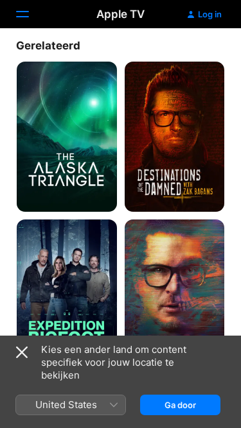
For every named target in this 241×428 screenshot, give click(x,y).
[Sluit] (22, 352)
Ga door (180, 405)
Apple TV (120, 14)
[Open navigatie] (30, 14)
